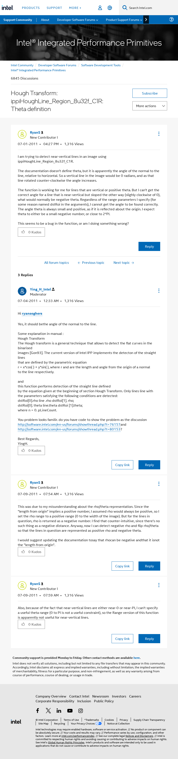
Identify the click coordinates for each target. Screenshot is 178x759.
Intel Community (22, 65)
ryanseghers (32, 313)
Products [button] (31, 7)
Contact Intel (79, 696)
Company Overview (51, 696)
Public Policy (104, 700)
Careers (135, 696)
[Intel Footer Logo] (16, 721)
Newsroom (100, 696)
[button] (158, 134)
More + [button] (75, 7)
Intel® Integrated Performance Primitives (38, 70)
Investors (119, 696)
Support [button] (54, 7)
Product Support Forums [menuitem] (122, 19)
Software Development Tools (101, 65)
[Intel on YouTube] (70, 711)
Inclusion (84, 700)
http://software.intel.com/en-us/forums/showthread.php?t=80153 (69, 429)
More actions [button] (146, 105)
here (137, 657)
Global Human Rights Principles (66, 742)
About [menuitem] (45, 19)
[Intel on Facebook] (37, 711)
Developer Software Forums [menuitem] (76, 19)
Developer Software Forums (57, 65)
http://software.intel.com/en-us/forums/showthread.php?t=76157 (69, 424)
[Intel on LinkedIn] (59, 711)
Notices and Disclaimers (139, 736)
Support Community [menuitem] (17, 19)
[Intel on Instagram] (80, 711)
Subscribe (150, 93)
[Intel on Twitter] (48, 711)
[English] (109, 7)
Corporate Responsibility (55, 700)
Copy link (122, 464)
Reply (149, 246)
